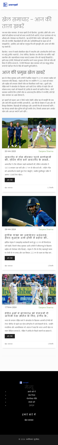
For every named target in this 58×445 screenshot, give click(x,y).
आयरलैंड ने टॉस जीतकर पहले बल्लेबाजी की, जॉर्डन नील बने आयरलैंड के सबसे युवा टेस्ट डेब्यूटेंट (28, 158)
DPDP (31, 405)
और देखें (9, 180)
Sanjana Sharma (46, 151)
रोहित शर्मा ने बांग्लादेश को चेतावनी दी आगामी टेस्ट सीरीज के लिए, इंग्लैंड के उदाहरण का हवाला (27, 315)
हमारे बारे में (32, 391)
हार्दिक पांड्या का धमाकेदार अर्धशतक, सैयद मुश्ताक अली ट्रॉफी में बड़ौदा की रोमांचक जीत (26, 236)
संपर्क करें (31, 402)
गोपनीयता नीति (32, 398)
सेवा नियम (31, 395)
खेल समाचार (9, 188)
